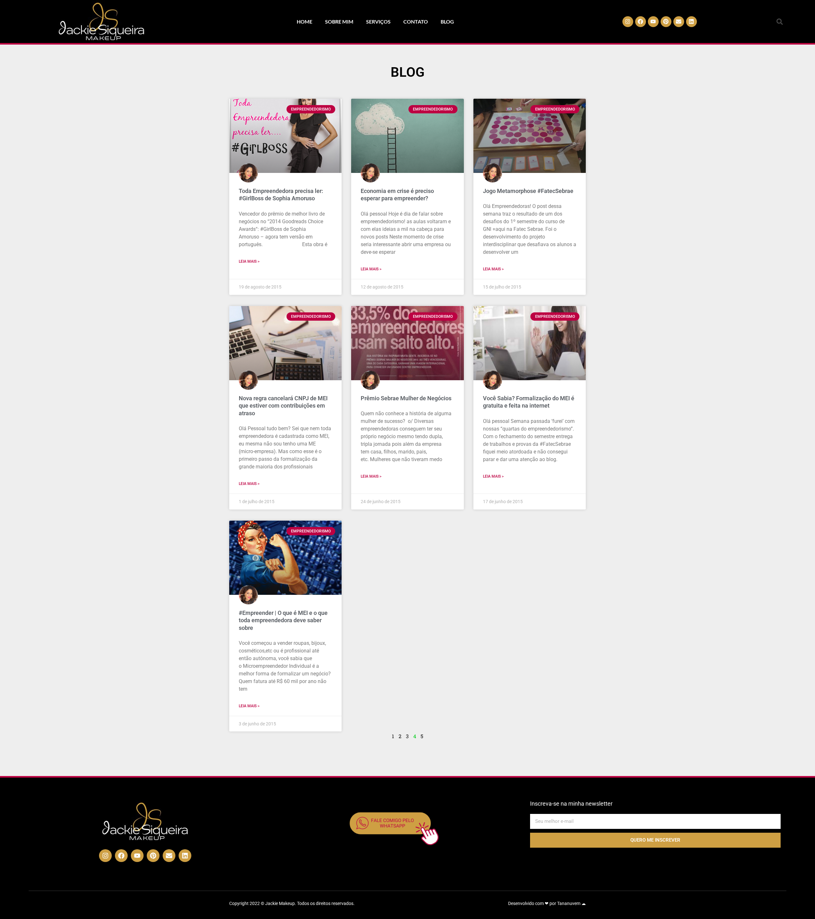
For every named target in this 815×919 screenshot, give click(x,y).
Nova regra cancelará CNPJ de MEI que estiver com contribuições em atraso (283, 406)
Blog (447, 21)
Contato (415, 21)
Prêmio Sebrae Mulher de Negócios (406, 398)
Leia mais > (249, 261)
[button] (779, 21)
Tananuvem (568, 903)
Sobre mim (339, 21)
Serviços (378, 21)
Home (304, 21)
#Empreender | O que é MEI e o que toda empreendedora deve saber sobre (283, 620)
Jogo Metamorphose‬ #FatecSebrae (528, 191)
